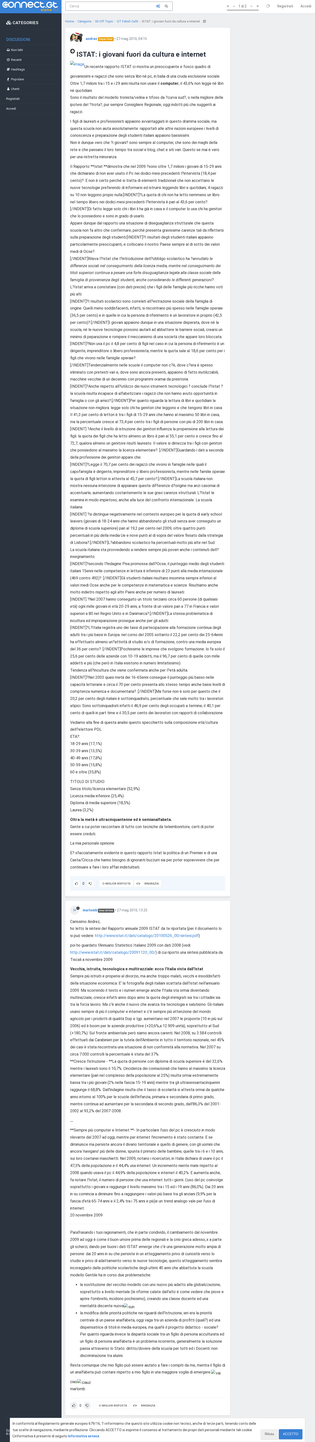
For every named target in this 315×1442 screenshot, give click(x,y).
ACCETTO (290, 1434)
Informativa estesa (83, 1436)
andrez (91, 39)
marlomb (90, 910)
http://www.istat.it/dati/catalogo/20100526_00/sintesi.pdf (147, 935)
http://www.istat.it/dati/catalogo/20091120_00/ (113, 952)
